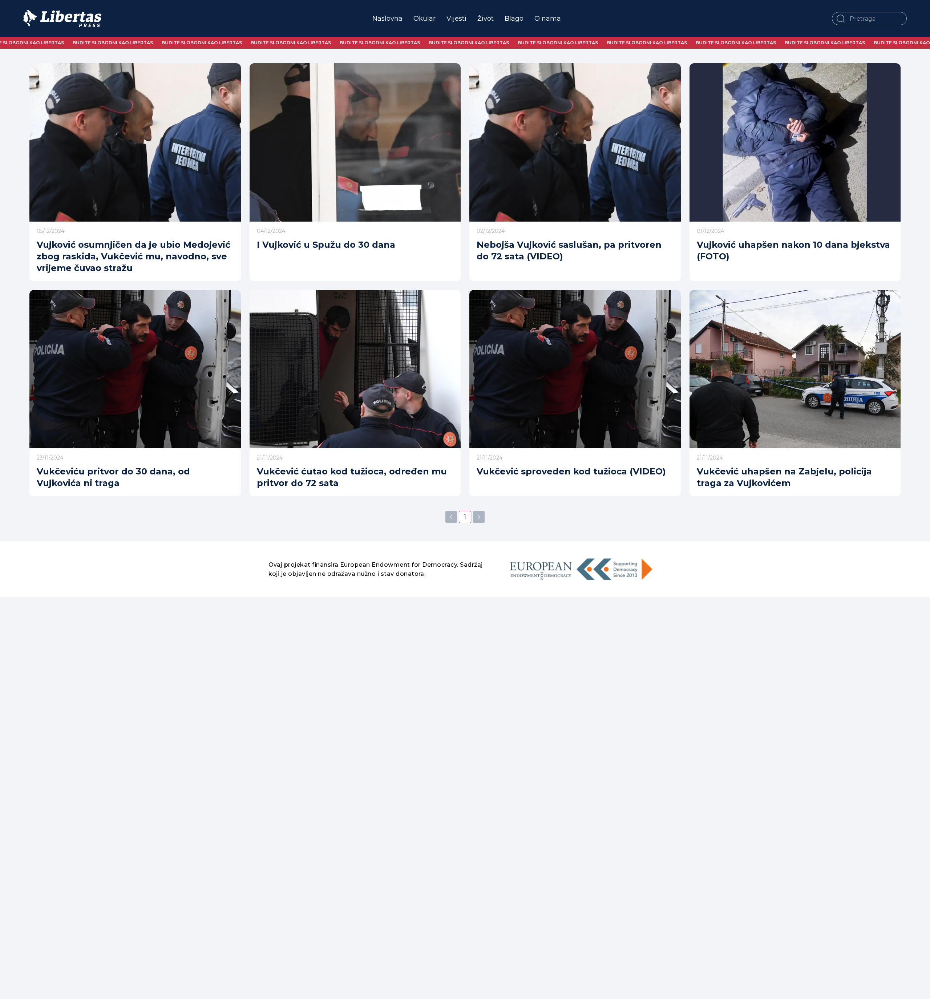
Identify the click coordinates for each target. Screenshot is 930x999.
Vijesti (456, 19)
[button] (840, 18)
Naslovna (387, 19)
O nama (547, 19)
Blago (514, 19)
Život (485, 19)
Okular (424, 19)
